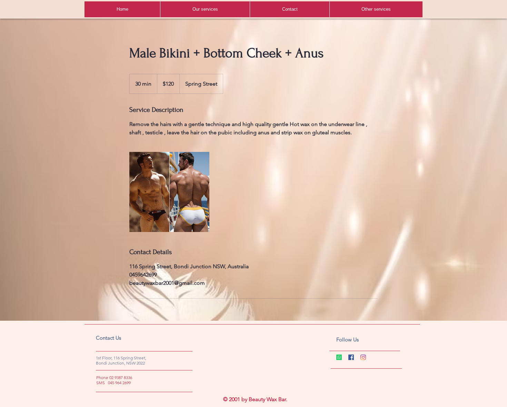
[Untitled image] (169, 192)
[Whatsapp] (339, 357)
